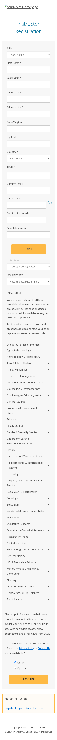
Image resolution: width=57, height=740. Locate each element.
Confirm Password (18, 213)
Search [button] (28, 249)
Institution (13, 260)
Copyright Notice (19, 727)
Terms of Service (38, 727)
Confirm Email (16, 183)
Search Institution (17, 228)
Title (10, 48)
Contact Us (44, 648)
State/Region (14, 122)
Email (11, 166)
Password (13, 198)
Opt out (21, 668)
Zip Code (12, 137)
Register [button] (28, 679)
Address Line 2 (15, 107)
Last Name (14, 77)
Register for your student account (24, 708)
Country (12, 151)
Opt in (20, 662)
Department (15, 275)
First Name (14, 63)
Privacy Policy (26, 648)
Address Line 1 (15, 92)
